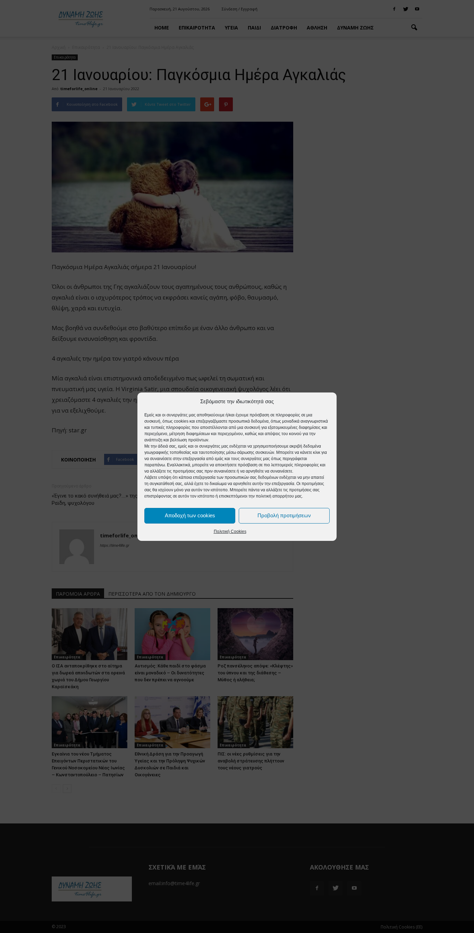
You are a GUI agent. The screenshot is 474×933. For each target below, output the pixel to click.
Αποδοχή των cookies (190, 515)
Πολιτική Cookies (230, 531)
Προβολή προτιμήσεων (284, 515)
